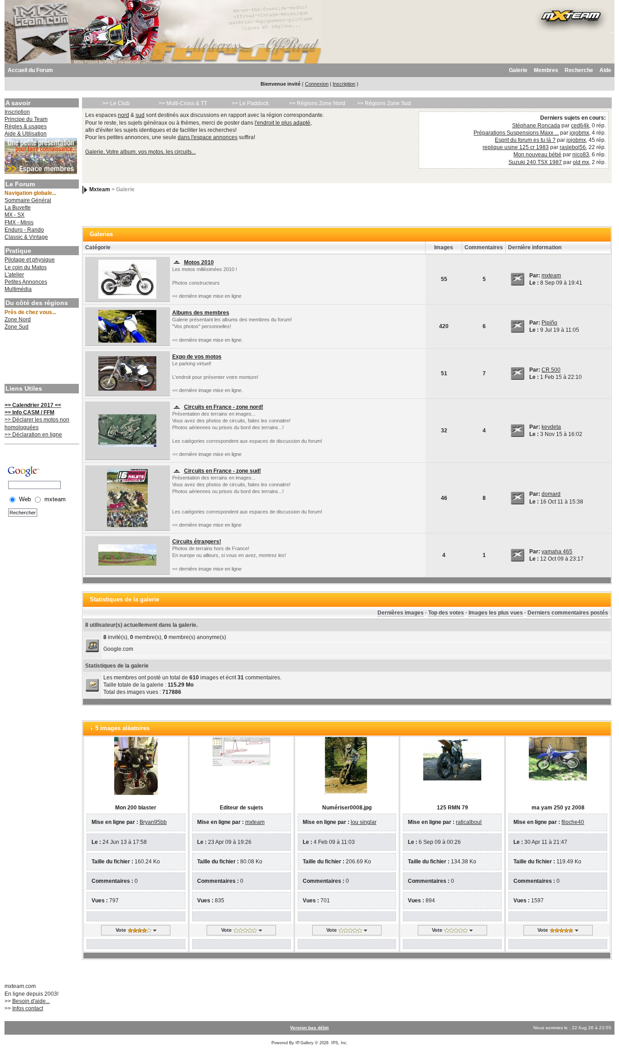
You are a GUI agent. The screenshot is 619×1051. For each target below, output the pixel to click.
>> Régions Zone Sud (384, 103)
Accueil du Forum (30, 70)
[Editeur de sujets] (242, 751)
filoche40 (572, 822)
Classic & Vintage (26, 237)
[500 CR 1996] (127, 373)
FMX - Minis (19, 222)
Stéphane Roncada (536, 125)
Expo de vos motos (197, 357)
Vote (121, 930)
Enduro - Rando (24, 230)
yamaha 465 (557, 551)
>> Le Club (116, 103)
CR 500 (551, 370)
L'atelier (14, 274)
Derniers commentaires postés (567, 613)
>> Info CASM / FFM (29, 412)
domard (551, 494)
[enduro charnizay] (127, 497)
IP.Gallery (304, 1043)
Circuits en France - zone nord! (223, 407)
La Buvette (18, 207)
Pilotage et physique (30, 260)
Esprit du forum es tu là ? (525, 140)
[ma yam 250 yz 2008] (558, 758)
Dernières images (400, 613)
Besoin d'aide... (31, 1001)
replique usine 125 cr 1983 (516, 147)
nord (123, 115)
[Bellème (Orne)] (127, 430)
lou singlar (364, 822)
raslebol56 (573, 147)
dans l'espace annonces (207, 137)
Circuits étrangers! (196, 541)
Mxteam (99, 189)
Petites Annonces (26, 282)
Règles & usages (26, 126)
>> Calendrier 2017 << (33, 405)
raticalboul (469, 822)
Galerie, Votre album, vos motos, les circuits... (140, 152)
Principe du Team (26, 119)
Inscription (344, 84)
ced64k (580, 125)
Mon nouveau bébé (537, 154)
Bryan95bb (153, 822)
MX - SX (14, 215)
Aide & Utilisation (26, 134)
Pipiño (549, 323)
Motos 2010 (199, 262)
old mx (581, 162)
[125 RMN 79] (452, 758)
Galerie (518, 70)
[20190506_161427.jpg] (127, 326)
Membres (546, 70)
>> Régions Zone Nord (317, 103)
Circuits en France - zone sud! (222, 471)
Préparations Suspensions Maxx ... (516, 133)
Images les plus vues (496, 613)
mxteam (551, 275)
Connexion (317, 84)
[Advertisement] (41, 358)
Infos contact (27, 1008)
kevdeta (551, 427)
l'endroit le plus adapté (282, 123)
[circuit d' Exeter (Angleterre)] (127, 555)
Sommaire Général (28, 200)
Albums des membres (200, 313)
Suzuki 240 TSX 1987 (535, 162)
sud (140, 115)
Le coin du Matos (26, 267)
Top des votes (446, 613)
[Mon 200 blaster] (136, 765)
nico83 (580, 154)
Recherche (579, 70)
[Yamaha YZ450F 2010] (127, 279)
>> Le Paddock (250, 103)
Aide (605, 70)
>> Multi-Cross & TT (183, 103)
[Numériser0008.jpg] (346, 765)
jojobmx (579, 133)
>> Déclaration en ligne (33, 434)
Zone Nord (18, 319)
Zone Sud (17, 327)
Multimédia (18, 289)
